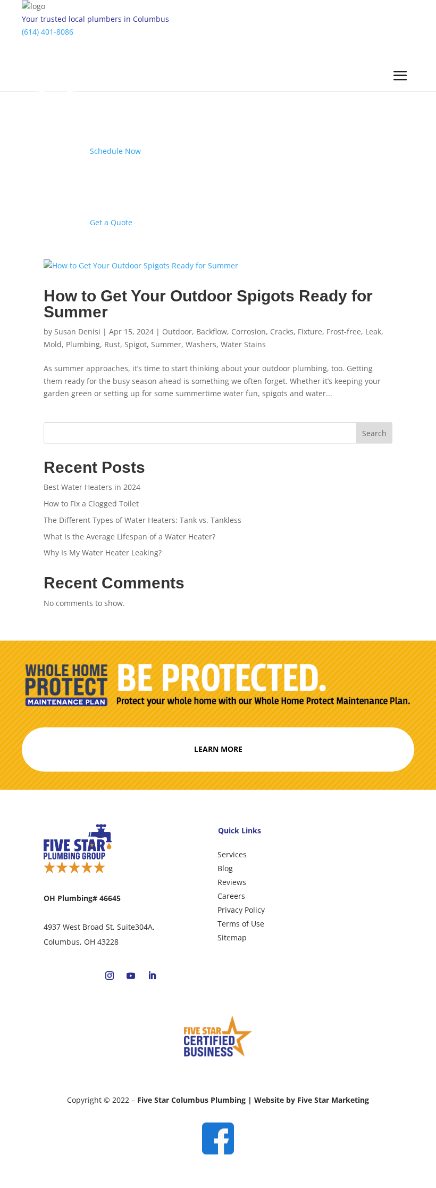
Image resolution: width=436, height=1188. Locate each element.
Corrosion (248, 331)
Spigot (135, 344)
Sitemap (232, 937)
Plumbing (83, 344)
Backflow (211, 331)
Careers (231, 896)
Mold (53, 344)
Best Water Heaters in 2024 (92, 487)
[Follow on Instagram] (109, 975)
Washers (201, 344)
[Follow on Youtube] (130, 975)
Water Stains (243, 344)
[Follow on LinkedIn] (152, 975)
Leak (373, 331)
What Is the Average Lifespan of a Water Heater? (130, 536)
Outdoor (177, 331)
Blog (225, 868)
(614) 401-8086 (47, 32)
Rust (112, 344)
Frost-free (343, 331)
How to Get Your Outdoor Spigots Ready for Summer (208, 304)
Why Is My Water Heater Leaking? (104, 552)
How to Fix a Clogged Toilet (91, 503)
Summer (166, 344)
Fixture (310, 331)
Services (232, 854)
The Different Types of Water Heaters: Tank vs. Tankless (144, 520)
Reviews (231, 882)
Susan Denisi (77, 331)
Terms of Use (240, 924)
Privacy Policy (241, 910)
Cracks (282, 331)
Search (374, 433)
